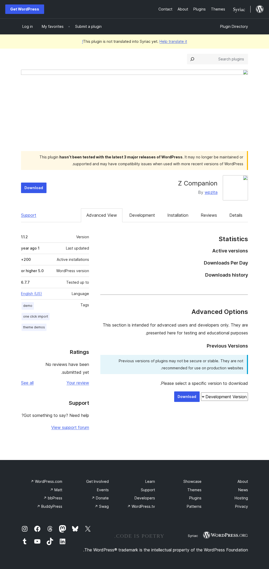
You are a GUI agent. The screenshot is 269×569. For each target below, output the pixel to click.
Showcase (192, 481)
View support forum (70, 427)
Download (33, 187)
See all (27, 382)
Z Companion (198, 183)
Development (142, 215)
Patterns (194, 506)
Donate (100, 498)
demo (27, 306)
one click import (35, 316)
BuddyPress (49, 506)
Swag (102, 506)
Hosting (241, 498)
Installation (177, 215)
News (243, 490)
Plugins (195, 498)
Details (235, 215)
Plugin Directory (234, 26)
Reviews (209, 215)
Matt (56, 490)
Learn (150, 481)
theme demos (34, 327)
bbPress (52, 498)
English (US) (31, 293)
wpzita (211, 192)
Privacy (241, 506)
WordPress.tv (141, 506)
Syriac (193, 536)
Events (103, 490)
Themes (194, 490)
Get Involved (97, 481)
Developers (144, 498)
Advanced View (101, 215)
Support (28, 215)
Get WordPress (24, 9)
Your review (77, 382)
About (242, 481)
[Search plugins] (192, 59)
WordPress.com (46, 481)
